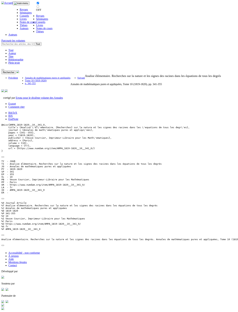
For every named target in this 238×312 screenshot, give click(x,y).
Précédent (13, 78)
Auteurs (24, 28)
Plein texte (14, 62)
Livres (23, 18)
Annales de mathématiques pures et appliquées (47, 78)
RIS (10, 115)
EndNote (13, 119)
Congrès (24, 15)
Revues (24, 9)
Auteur (12, 53)
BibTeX (12, 112)
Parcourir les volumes (13, 40)
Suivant (81, 78)
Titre (10, 56)
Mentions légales (17, 262)
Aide (11, 259)
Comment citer (16, 106)
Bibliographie (15, 59)
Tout (38, 44)
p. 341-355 (30, 83)
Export (12, 103)
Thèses (23, 25)
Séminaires (26, 12)
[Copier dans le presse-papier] (2, 156)
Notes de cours (28, 22)
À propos (13, 255)
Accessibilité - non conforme (24, 252)
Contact (12, 265)
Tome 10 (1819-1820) (36, 80)
